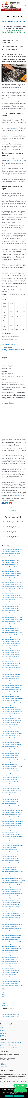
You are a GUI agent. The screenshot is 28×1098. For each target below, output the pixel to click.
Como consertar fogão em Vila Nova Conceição (13, 634)
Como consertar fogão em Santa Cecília (11, 779)
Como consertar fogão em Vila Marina (10, 652)
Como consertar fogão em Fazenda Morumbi (12, 985)
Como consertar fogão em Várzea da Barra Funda (13, 748)
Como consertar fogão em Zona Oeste (10, 560)
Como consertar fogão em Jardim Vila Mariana (12, 873)
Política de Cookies (19, 1095)
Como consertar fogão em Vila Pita (10, 608)
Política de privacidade (7, 998)
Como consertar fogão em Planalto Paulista (12, 794)
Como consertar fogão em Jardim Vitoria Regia (12, 871)
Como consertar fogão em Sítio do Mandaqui (12, 766)
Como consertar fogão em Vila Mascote (11, 650)
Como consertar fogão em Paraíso (9, 832)
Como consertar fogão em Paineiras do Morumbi (13, 836)
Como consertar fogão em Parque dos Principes (13, 819)
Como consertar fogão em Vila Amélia (10, 740)
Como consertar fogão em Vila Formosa (11, 700)
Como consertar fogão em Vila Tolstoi (10, 571)
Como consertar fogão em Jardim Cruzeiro (11, 928)
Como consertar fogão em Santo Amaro (11, 773)
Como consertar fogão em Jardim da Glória (11, 926)
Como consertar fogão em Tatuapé (10, 755)
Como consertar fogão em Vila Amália (10, 742)
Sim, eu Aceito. (8, 1095)
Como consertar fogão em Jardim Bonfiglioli (12, 939)
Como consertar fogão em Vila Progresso (11, 599)
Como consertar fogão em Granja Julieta (11, 981)
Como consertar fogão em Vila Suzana (10, 575)
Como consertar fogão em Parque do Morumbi (12, 821)
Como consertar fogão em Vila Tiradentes (11, 573)
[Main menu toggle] (25, 5)
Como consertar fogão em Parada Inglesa (11, 834)
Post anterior (14, 507)
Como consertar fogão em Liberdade (10, 858)
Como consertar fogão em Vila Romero (10, 593)
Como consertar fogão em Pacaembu (10, 838)
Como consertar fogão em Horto (9, 974)
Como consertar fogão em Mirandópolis (11, 851)
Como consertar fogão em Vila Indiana (10, 680)
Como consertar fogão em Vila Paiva (10, 628)
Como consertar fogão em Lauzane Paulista (12, 862)
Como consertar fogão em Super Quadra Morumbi (13, 759)
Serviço (3, 996)
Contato (3, 1003)
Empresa (4, 994)
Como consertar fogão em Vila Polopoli (10, 606)
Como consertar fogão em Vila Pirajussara (11, 612)
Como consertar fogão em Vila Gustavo (11, 687)
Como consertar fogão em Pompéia (10, 792)
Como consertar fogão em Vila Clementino (11, 722)
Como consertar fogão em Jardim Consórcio (12, 933)
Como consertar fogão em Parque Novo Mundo (12, 810)
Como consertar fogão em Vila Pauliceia (11, 623)
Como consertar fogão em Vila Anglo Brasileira (12, 733)
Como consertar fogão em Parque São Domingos (13, 808)
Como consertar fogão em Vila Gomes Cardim (12, 698)
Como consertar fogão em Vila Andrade (11, 735)
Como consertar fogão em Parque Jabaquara (12, 814)
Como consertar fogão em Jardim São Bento (12, 878)
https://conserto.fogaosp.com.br (9, 344)
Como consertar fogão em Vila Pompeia (11, 604)
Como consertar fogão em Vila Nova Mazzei (12, 632)
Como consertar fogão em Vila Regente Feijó (12, 597)
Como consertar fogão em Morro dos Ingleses (12, 845)
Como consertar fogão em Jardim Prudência (12, 882)
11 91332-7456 (3, 1064)
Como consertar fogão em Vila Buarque (11, 726)
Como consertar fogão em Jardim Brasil (11, 937)
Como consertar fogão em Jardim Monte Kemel (12, 893)
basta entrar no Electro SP (16, 236)
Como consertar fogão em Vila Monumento (11, 643)
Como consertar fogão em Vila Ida (9, 683)
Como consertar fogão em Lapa (9, 867)
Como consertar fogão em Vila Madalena (11, 667)
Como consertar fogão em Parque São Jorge (12, 805)
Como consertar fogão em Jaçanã (9, 952)
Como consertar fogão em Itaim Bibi (10, 957)
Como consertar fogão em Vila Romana (11, 595)
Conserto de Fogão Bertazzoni (12, 537)
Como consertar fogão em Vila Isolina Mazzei (12, 676)
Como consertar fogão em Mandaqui (10, 854)
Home (3, 992)
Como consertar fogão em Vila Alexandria (11, 744)
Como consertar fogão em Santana (10, 775)
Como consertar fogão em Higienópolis (10, 976)
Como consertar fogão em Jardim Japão (11, 904)
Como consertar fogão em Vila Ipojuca (10, 678)
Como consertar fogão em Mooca (9, 847)
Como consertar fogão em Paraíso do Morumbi (12, 830)
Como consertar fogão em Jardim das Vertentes (13, 919)
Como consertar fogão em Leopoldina (10, 860)
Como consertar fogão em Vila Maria (10, 665)
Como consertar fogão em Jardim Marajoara (12, 895)
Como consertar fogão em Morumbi (10, 843)
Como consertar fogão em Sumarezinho (11, 762)
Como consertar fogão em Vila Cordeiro (11, 718)
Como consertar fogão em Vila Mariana (11, 658)
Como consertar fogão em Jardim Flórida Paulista (13, 913)
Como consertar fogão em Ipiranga (10, 961)
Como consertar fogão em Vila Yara (10, 566)
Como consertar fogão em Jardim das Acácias (12, 922)
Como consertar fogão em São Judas (10, 770)
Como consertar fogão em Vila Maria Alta (11, 663)
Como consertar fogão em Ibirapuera (10, 970)
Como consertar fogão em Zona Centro (11, 553)
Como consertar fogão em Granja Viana (11, 979)
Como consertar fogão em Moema (9, 849)
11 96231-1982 (3, 1066)
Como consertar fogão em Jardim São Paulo (12, 876)
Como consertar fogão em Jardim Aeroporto (12, 948)
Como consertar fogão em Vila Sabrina (10, 590)
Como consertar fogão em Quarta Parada (11, 781)
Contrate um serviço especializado (15, 160)
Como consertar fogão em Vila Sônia (10, 577)
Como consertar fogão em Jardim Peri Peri (11, 884)
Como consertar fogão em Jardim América (11, 946)
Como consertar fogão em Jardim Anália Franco (13, 941)
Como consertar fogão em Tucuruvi (10, 751)
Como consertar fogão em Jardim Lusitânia (11, 900)
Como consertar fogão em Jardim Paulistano (12, 887)
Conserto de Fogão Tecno (11, 532)
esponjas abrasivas (16, 128)
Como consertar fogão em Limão (9, 856)
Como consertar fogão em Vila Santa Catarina (12, 588)
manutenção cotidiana (7, 119)
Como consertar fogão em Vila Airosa (10, 731)
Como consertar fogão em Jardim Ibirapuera (12, 906)
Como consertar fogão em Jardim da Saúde (12, 924)
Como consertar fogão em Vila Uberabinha (11, 569)
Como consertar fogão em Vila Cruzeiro (11, 716)
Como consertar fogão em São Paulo (10, 551)
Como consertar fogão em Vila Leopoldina (11, 669)
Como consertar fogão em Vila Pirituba (10, 610)
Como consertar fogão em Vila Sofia (10, 580)
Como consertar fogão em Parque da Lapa (11, 825)
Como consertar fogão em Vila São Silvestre (12, 582)
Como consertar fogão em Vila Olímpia (10, 630)
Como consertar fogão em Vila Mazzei (10, 648)
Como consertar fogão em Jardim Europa (11, 917)
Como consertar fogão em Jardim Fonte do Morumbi (14, 911)
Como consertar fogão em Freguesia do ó (11, 983)
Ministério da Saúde (20, 495)
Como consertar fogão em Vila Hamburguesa (12, 685)
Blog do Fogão (5, 1005)
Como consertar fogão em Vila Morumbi (11, 639)
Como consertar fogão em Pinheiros (10, 799)
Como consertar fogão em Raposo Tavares (11, 790)
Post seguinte (14, 510)
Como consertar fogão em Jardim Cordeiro (11, 930)
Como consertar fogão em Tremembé (10, 753)
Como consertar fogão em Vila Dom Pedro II (12, 711)
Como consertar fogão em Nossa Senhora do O (12, 840)
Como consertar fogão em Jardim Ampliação (12, 944)
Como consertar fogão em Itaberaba (10, 959)
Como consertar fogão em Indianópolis (10, 965)
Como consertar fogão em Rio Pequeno (11, 783)
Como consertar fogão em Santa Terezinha (11, 777)
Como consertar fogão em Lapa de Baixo (11, 865)
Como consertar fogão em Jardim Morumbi (11, 891)
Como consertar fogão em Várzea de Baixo (11, 746)
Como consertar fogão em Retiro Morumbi (11, 786)
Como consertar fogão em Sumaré (10, 764)
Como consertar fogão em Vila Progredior (11, 601)
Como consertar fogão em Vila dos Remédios (12, 709)
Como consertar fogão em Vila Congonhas (11, 720)
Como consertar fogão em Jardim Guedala (11, 908)
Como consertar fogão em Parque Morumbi (12, 812)
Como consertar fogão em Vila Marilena (11, 654)
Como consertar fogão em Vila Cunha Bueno (12, 713)
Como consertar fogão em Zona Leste (10, 562)
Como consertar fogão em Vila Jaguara (11, 674)
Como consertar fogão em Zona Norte (10, 558)
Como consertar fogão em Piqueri (9, 803)
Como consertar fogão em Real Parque (11, 788)
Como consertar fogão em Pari (9, 827)
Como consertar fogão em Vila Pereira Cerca (12, 617)
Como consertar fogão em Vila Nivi (10, 637)
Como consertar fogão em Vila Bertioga (11, 729)
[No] (26, 1093)
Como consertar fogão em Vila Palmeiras (11, 626)
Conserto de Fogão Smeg (11, 527)
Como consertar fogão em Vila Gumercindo (11, 689)
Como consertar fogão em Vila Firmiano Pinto (12, 702)
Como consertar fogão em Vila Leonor (10, 672)
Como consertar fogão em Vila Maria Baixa (11, 661)
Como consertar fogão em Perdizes (10, 801)
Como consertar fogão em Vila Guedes (10, 694)
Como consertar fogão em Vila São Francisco (12, 584)
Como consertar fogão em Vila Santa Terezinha (12, 586)
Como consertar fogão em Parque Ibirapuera (12, 816)
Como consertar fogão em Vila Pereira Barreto (12, 619)
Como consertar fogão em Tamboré (10, 757)
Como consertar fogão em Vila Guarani (10, 696)
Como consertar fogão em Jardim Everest (11, 915)
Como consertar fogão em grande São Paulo (12, 549)
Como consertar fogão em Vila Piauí (10, 615)
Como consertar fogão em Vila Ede (10, 707)
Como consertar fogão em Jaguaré (10, 950)
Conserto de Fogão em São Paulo (13, 522)
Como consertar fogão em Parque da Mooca (12, 823)
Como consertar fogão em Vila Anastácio (11, 737)
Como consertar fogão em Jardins (9, 869)
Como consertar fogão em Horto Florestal (11, 972)
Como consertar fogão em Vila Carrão (10, 724)
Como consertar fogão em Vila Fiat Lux (11, 705)
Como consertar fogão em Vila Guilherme (11, 691)
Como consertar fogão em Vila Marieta (10, 656)
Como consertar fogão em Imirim (9, 968)
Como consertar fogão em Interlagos (10, 963)
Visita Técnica (5, 1001)
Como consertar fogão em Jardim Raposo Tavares (13, 880)
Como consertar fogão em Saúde (9, 768)
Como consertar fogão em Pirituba (9, 797)
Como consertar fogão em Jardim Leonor (11, 902)
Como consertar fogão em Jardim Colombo (11, 935)
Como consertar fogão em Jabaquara (10, 955)
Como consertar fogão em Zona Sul (10, 555)
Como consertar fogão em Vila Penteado (11, 621)
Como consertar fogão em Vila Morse (10, 641)
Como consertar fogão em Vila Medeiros (11, 645)
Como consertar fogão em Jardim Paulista (11, 889)
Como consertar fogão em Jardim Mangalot (12, 897)
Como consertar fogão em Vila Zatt (10, 564)
